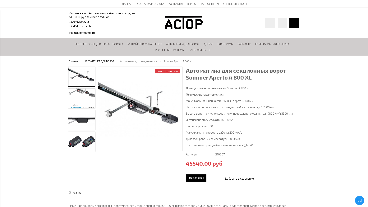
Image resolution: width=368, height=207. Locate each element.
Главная (74, 61)
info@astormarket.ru (82, 32)
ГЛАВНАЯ (126, 3)
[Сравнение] (282, 23)
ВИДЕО (191, 3)
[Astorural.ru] (184, 28)
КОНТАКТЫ (175, 3)
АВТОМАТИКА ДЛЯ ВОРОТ (99, 61)
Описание (75, 192)
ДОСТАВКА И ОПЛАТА (150, 3)
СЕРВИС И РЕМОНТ (235, 3)
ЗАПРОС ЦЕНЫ (209, 3)
